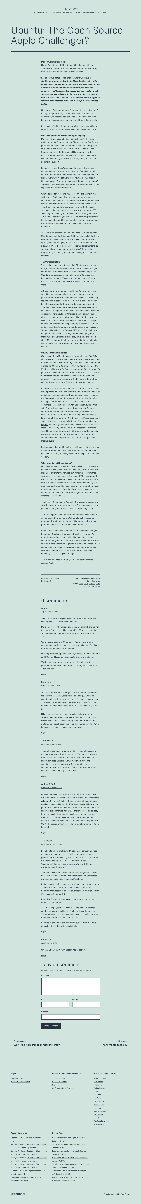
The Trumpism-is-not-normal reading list (68, 1144)
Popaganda (56, 1085)
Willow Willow (99, 1124)
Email (75, 1000)
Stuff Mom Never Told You (63, 1088)
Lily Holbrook (99, 1101)
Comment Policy (17, 1078)
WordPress (125, 1194)
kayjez (96, 1091)
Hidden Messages (59, 1082)
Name (44, 1000)
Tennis (96, 1118)
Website (44, 1012)
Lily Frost (97, 1098)
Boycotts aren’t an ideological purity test (68, 1138)
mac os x (92, 584)
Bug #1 (66, 560)
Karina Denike (99, 1088)
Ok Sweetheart (100, 1111)
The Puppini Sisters (101, 1121)
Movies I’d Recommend (20, 1082)
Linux (98, 581)
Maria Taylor (99, 1105)
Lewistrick (15, 1177)
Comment (46, 975)
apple (81, 584)
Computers (91, 581)
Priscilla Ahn (98, 1114)
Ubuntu (97, 586)
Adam (44, 608)
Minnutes (97, 1108)
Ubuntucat (70, 9)
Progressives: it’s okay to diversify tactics (69, 1151)
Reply (43, 674)
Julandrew (98, 1085)
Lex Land (97, 1095)
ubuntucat (47, 581)
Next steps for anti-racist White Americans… (70, 1158)
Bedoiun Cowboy (100, 1078)
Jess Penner (98, 1082)
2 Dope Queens (58, 1078)
